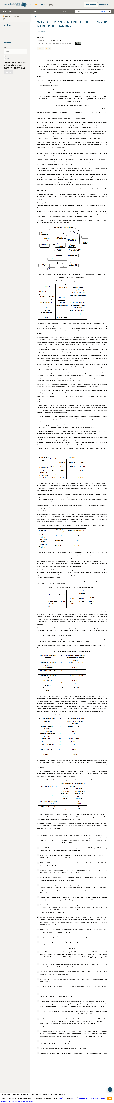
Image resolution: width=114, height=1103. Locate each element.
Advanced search (103, 11)
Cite (49, 48)
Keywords (6, 32)
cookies (60, 1098)
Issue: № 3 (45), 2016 (56, 40)
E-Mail (5, 47)
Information (17, 16)
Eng (36, 4)
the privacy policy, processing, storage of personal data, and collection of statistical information (15, 64)
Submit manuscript (91, 4)
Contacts (64, 11)
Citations (6, 19)
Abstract (6, 29)
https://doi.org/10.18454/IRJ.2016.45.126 (88, 35)
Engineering (36, 16)
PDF (41, 48)
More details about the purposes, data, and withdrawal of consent (17, 1101)
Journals (42, 4)
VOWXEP (104, 35)
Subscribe (8, 72)
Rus (31, 4)
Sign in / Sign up (103, 4)
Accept (109, 1098)
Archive (36, 11)
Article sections (8, 16)
